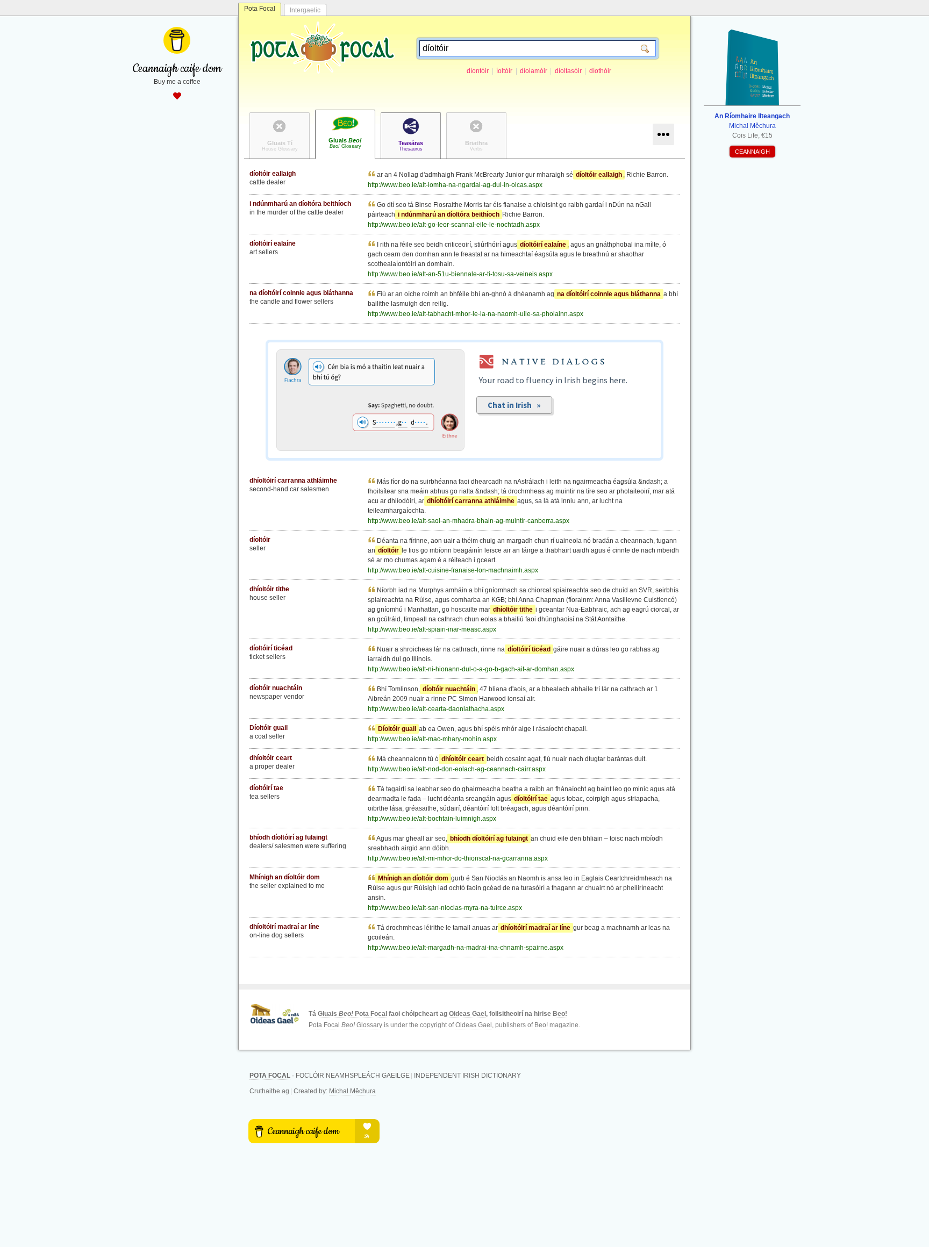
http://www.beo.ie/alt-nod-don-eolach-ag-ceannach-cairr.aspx (457, 769)
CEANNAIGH (752, 151)
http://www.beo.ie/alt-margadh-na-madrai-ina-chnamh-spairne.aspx (465, 947)
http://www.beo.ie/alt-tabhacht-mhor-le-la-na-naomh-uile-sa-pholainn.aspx (475, 314)
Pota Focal (259, 8)
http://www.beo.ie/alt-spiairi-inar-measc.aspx (432, 629)
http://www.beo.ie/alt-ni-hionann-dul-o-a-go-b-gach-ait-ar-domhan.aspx (471, 669)
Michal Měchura (352, 1091)
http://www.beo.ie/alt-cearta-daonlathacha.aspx (436, 709)
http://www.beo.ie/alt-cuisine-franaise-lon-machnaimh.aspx (453, 570)
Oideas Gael (467, 1013)
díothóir (600, 71)
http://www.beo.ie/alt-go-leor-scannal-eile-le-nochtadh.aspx (454, 224)
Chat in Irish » (514, 405)
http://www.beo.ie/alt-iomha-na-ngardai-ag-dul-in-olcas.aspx (455, 185)
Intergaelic (305, 10)
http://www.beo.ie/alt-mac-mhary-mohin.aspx (432, 739)
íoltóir (504, 71)
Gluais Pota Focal (352, 1013)
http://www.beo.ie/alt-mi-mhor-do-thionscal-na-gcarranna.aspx (458, 858)
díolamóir (533, 71)
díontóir (478, 71)
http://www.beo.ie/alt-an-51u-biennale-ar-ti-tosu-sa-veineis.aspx (460, 274)
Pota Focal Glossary (345, 1025)
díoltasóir (568, 71)
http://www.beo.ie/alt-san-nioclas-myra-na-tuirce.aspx (445, 908)
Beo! (560, 1013)
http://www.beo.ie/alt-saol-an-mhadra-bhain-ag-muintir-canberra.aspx (468, 521)
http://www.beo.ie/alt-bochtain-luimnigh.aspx (432, 818)
